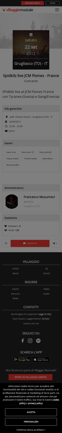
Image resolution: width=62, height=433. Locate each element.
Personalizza (31, 421)
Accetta (31, 412)
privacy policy (35, 403)
